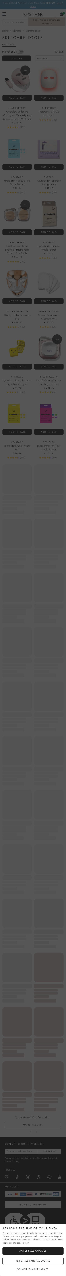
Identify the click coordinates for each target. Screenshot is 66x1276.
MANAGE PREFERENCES (31, 1268)
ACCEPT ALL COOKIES (33, 1250)
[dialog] (33, 1250)
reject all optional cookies (33, 1261)
